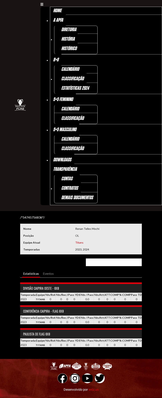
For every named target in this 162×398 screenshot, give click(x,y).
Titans (79, 242)
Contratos (69, 188)
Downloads (62, 160)
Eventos (48, 273)
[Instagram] (75, 378)
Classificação (72, 79)
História (68, 39)
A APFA (58, 20)
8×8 (55, 60)
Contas (67, 179)
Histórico (69, 49)
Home (57, 11)
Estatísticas (31, 273)
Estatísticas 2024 (75, 88)
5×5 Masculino (64, 130)
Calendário (70, 69)
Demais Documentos (77, 198)
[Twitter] (100, 378)
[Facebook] (62, 378)
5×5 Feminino (63, 99)
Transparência (65, 169)
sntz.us (94, 389)
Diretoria (68, 30)
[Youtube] (87, 378)
